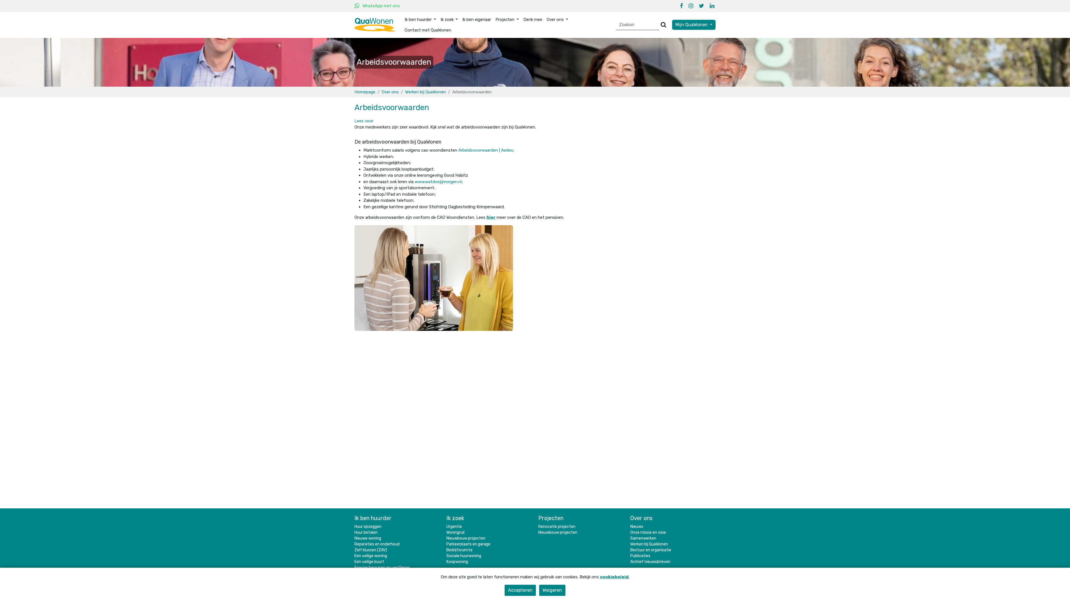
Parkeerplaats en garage (468, 544)
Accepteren (520, 590)
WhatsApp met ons (381, 5)
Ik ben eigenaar (476, 19)
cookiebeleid (614, 576)
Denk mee (532, 19)
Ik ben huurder (372, 518)
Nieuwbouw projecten (465, 538)
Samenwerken (643, 538)
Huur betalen (366, 532)
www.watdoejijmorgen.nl (438, 181)
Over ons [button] (556, 19)
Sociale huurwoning (463, 556)
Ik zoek (455, 518)
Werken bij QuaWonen (425, 91)
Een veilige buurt (369, 561)
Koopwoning (457, 561)
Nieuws (636, 526)
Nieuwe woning (367, 538)
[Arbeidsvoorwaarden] (433, 277)
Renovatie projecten (556, 526)
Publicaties (640, 556)
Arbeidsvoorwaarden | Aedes (485, 150)
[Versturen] (663, 25)
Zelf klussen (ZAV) (370, 550)
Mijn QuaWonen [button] (692, 24)
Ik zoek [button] (448, 19)
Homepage (364, 91)
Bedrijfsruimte (459, 550)
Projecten (550, 518)
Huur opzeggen (367, 526)
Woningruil (455, 532)
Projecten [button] (505, 19)
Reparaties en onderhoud (377, 544)
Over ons (390, 91)
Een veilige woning (370, 556)
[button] (363, 120)
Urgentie (454, 526)
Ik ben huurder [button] (419, 19)
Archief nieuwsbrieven (650, 561)
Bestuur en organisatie (650, 550)
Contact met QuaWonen (428, 30)
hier (491, 217)
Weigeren (552, 590)
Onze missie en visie (648, 532)
